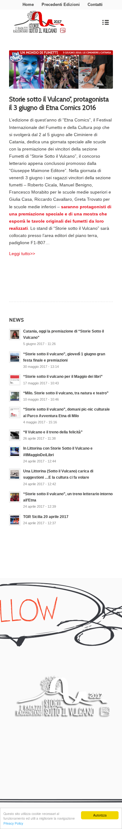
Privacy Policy (13, 823)
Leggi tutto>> (22, 253)
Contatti (95, 4)
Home (28, 4)
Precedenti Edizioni (61, 4)
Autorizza (100, 815)
